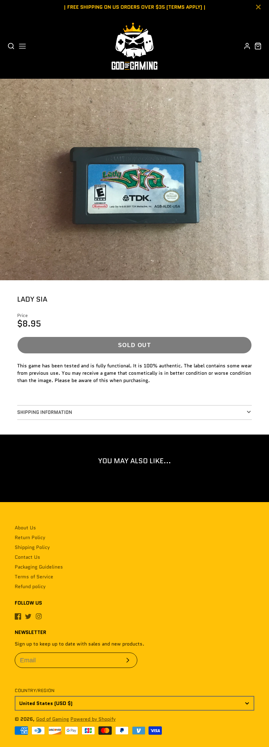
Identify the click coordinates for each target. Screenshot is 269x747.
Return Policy (30, 537)
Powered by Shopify (93, 719)
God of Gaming (52, 719)
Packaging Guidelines (39, 566)
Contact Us (27, 557)
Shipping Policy (32, 547)
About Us (25, 527)
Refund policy (30, 586)
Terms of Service (34, 576)
